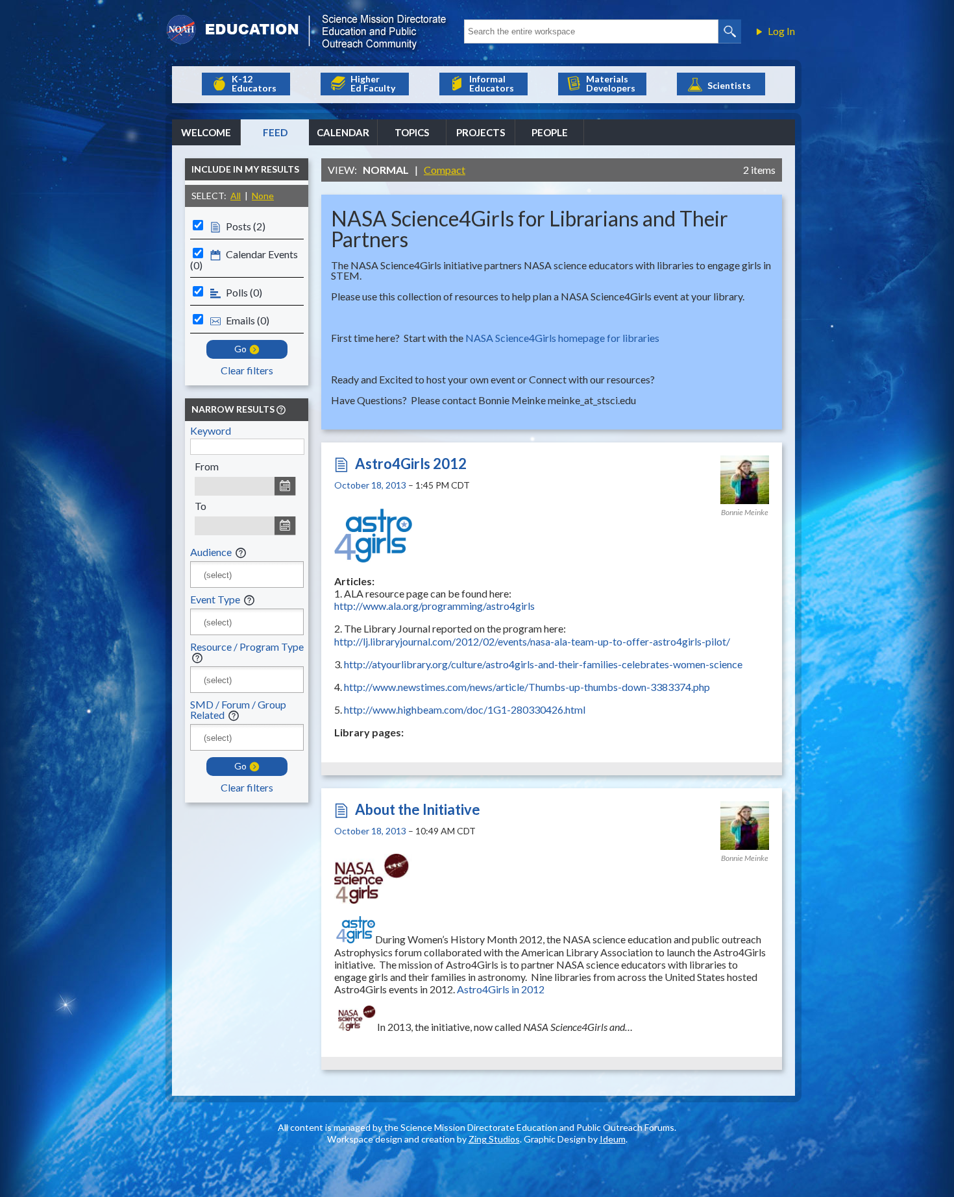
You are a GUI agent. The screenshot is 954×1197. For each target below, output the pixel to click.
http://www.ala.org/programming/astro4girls (434, 605)
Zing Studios (494, 1138)
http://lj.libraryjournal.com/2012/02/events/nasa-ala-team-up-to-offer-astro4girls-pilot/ (532, 641)
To (200, 506)
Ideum (613, 1138)
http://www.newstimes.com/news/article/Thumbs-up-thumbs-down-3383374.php (527, 687)
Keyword (210, 430)
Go (240, 348)
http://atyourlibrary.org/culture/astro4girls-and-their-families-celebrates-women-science (543, 664)
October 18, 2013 (370, 484)
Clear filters (247, 370)
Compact (444, 169)
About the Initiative (417, 809)
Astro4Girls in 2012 (500, 989)
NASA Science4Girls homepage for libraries (562, 338)
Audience (211, 552)
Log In (781, 31)
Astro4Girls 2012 (411, 463)
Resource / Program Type (247, 646)
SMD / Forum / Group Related (238, 709)
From (207, 466)
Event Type (215, 599)
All (235, 195)
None (263, 195)
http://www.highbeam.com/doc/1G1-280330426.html (464, 709)
